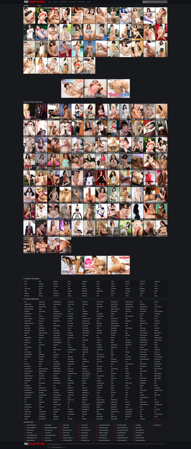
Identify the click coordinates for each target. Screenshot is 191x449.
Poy (126, 399)
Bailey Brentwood (43, 333)
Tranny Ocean (84, 432)
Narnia (112, 395)
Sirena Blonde (143, 366)
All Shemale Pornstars (122, 437)
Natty (112, 414)
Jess (83, 342)
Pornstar (127, 281)
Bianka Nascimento (43, 368)
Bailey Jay (41, 335)
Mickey (112, 337)
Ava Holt (41, 316)
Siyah (141, 368)
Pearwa (127, 376)
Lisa (98, 373)
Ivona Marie (70, 411)
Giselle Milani (71, 361)
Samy (141, 316)
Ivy (68, 416)
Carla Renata (42, 416)
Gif (68, 354)
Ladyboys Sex (66, 435)
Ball (40, 340)
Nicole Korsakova (129, 301)
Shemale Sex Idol (140, 432)
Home (49, 1)
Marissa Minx (114, 311)
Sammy (142, 313)
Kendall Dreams (86, 404)
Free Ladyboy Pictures (32, 435)
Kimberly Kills (100, 306)
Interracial (84, 293)
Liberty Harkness (101, 356)
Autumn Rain (42, 311)
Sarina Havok (143, 330)
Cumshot (55, 291)
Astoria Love (27, 414)
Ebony (69, 281)
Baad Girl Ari (42, 328)
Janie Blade (85, 313)
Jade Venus (85, 304)
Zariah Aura (157, 409)
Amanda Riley (28, 347)
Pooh (126, 395)
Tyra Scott (156, 328)
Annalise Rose (28, 390)
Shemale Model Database (51, 427)
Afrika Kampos (28, 313)
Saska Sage (142, 337)
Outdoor (113, 283)
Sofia (141, 376)
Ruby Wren (142, 304)
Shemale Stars (30, 430)
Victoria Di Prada (158, 356)
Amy (26, 361)
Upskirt (156, 291)
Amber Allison (28, 352)
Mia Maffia (113, 333)
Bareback (27, 293)
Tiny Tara (156, 316)
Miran (112, 364)
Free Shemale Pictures (50, 435)
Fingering (70, 291)
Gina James (70, 359)
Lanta (98, 328)
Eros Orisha (70, 323)
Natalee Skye (114, 399)
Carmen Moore (42, 419)
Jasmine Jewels (86, 318)
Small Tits (142, 283)
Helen (69, 385)
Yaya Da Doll (157, 395)
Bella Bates (41, 354)
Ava (40, 313)
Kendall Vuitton (85, 409)
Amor (26, 359)
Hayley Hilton (71, 383)
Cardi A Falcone (42, 411)
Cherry (55, 328)
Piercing (113, 293)
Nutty (126, 333)
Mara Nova (99, 414)
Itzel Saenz (70, 409)
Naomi (112, 390)
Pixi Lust (127, 387)
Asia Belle (27, 409)
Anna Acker (27, 385)
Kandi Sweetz (85, 371)
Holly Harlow (71, 390)
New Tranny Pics (103, 437)
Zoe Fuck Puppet (158, 414)
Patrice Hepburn (129, 364)
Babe (26, 291)
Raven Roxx (128, 416)
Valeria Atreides (158, 337)
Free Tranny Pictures (56, 447)
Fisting (69, 293)
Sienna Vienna (143, 364)
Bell (40, 349)
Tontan (156, 318)
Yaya (155, 392)
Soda (141, 373)
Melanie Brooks (114, 323)
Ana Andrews (28, 366)
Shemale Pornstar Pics (122, 430)
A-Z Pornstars (72, 1)
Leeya (98, 337)
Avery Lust (41, 321)
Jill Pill (83, 354)
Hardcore (84, 288)
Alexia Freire (27, 330)
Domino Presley (57, 404)
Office (112, 281)
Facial (69, 283)
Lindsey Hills (99, 371)
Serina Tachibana (144, 349)
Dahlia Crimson (57, 368)
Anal (26, 281)
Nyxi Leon (127, 335)
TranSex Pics (66, 427)
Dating (88, 1)
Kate (83, 385)
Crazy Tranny (66, 432)
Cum (54, 288)
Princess (127, 404)
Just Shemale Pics (121, 432)
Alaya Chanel (28, 321)
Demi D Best (56, 392)
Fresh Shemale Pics (122, 440)
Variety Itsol (157, 349)
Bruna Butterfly (42, 395)
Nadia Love (113, 378)
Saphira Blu (142, 321)
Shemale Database (103, 430)
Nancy (112, 385)
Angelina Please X (29, 376)
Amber (26, 349)
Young (155, 295)
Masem (113, 313)
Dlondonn (55, 402)
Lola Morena (100, 385)
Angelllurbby (27, 380)
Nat (112, 397)
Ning (126, 318)
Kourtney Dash (100, 316)
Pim (126, 380)
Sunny (141, 392)
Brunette (55, 283)
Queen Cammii (129, 409)
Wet (155, 293)
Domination (56, 295)
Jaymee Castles (86, 323)
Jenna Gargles (85, 330)
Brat (40, 385)
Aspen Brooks (28, 411)
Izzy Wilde (70, 419)
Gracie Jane (70, 368)
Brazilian (55, 281)
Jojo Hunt (84, 359)
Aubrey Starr (42, 304)
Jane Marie (85, 311)
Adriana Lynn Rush (29, 306)
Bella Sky (41, 359)
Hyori (69, 402)
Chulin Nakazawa (57, 342)
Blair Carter (41, 376)
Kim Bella (84, 419)
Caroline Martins (57, 301)
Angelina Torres (28, 378)
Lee (97, 335)
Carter (54, 306)
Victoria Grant (157, 359)
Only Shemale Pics (103, 427)
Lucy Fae (99, 390)
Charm (55, 323)
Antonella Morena (29, 392)
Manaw (98, 407)
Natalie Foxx (114, 404)
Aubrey (26, 419)
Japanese (84, 295)
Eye (69, 340)
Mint (112, 356)
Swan (141, 399)
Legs (98, 286)
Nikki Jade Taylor (129, 306)
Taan (141, 407)
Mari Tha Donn (114, 304)
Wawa (155, 371)
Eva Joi (69, 328)
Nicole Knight (114, 419)
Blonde (40, 293)
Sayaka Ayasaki (143, 340)
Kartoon (84, 380)
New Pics (55, 1)
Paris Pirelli (128, 356)
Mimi (112, 349)
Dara (54, 387)
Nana (112, 383)
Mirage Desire (114, 361)
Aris (25, 402)
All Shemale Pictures (32, 437)
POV (126, 286)
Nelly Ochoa (114, 416)
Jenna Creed (85, 328)
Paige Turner (128, 344)
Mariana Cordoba (115, 309)
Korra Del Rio (100, 313)
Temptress (142, 419)
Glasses (84, 286)
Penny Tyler (128, 378)
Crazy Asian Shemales (104, 425)
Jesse (83, 344)
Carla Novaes (42, 414)
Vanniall (156, 347)
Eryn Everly (70, 325)
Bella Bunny (41, 356)
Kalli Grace (84, 368)
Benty (40, 364)
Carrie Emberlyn (57, 304)
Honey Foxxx (71, 399)
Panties (113, 286)
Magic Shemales (31, 440)
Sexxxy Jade (143, 352)
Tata (141, 414)
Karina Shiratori (85, 376)
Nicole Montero (129, 304)
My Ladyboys (139, 435)
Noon (126, 325)
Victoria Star (157, 361)
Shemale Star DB (85, 440)
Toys (155, 283)
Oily (126, 337)
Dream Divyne (56, 409)
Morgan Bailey (114, 368)
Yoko (155, 399)
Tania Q (141, 409)
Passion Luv (128, 359)
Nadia (112, 376)
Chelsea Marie (56, 325)
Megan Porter (114, 318)
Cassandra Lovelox (57, 313)
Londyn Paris (100, 387)
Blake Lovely (42, 378)
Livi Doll (98, 378)
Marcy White (100, 419)
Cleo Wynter (56, 354)
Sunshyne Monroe (144, 397)
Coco (54, 359)
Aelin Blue (27, 311)
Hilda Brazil (70, 387)
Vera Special (157, 354)
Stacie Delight (143, 390)
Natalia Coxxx (114, 402)
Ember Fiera (70, 301)
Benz (40, 366)
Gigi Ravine (70, 356)
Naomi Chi (113, 392)
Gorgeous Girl (71, 364)
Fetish (69, 288)
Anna (26, 383)
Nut (126, 330)
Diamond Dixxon (57, 395)
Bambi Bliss (41, 344)
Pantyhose (113, 288)
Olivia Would (128, 342)
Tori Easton (157, 321)
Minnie (112, 354)
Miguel (112, 340)
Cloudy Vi (55, 356)
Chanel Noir (56, 318)
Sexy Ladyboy (84, 435)
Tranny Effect (84, 425)
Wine (155, 380)
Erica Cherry (70, 313)
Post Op (127, 283)
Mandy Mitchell (100, 409)
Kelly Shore (84, 399)
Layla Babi (99, 330)
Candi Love (41, 407)
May (112, 316)
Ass (25, 286)
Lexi (98, 352)
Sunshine (142, 395)
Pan (126, 349)
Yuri (155, 407)
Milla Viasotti (114, 344)
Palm (126, 347)
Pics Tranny (29, 432)
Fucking (69, 295)
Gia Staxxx (70, 352)
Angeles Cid (27, 373)
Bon (40, 380)
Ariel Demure (28, 397)
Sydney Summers (144, 404)
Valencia (156, 330)
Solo (141, 286)
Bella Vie (41, 361)
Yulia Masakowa (158, 404)
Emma (69, 306)
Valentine (156, 335)
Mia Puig (113, 335)
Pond (126, 392)
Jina (83, 356)
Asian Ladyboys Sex (140, 440)
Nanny (112, 387)
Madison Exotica (100, 399)
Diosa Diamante (57, 399)
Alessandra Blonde (29, 323)
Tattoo (141, 293)
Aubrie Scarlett (42, 306)
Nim (126, 313)
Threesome (157, 281)
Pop (126, 397)
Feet (69, 286)
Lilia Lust (99, 359)
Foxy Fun (70, 347)
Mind (112, 352)
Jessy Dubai (85, 352)
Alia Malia (27, 333)
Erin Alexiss (70, 318)
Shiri (141, 361)
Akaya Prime (28, 316)
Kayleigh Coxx (85, 392)
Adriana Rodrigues (29, 309)
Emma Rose (71, 309)
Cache (40, 399)
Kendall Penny (85, 407)
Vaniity (156, 342)
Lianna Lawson (100, 354)
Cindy (54, 347)
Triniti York (156, 323)
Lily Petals (99, 368)
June (83, 364)
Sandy (141, 318)
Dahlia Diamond (57, 371)
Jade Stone (85, 301)
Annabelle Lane (28, 387)
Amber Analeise (28, 354)
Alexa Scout (27, 328)
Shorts (127, 293)
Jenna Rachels (85, 333)
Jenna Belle (85, 325)
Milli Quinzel (114, 347)
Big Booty (41, 283)
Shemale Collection (31, 425)
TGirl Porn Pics (84, 427)
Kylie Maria (99, 323)
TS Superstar (84, 437)
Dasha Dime (56, 390)
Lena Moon (99, 347)
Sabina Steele (143, 311)
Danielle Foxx (56, 378)
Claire (54, 352)
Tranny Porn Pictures (68, 437)
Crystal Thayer (56, 364)
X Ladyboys (138, 425)
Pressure (127, 402)
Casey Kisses (56, 311)
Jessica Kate (85, 349)
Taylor (141, 416)
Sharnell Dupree (143, 354)
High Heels (84, 291)
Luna (98, 395)
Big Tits (40, 288)
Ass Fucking (27, 288)
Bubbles (41, 397)
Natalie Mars (114, 407)
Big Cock (41, 286)
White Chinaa (157, 376)
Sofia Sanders (143, 380)
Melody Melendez (115, 325)
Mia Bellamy (114, 328)
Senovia (142, 347)
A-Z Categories (63, 1)
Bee (40, 347)
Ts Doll (155, 325)
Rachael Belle (128, 411)
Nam (112, 380)
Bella (40, 352)
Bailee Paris (41, 330)
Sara (141, 325)
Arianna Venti (28, 395)
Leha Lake (99, 340)
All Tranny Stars (48, 430)
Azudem (41, 325)
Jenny (83, 337)
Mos (112, 371)
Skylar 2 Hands (143, 371)
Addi (26, 301)
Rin (126, 419)
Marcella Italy (100, 416)
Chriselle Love (56, 337)
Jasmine (84, 316)
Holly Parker (70, 392)
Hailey (69, 378)
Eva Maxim (70, 333)
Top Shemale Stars (67, 440)
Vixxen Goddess (158, 368)
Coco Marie (56, 361)
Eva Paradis (70, 335)
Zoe (155, 411)
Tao (141, 411)
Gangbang (84, 281)
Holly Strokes (71, 395)
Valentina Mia (157, 333)
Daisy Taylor (56, 373)
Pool (112, 295)
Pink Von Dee (128, 383)
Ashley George (28, 407)
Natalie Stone (114, 409)
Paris (126, 354)
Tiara (155, 304)
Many (98, 411)
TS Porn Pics (48, 432)
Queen (127, 407)
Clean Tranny (66, 425)
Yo (155, 397)
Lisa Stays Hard (100, 376)
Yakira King (157, 387)
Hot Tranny (47, 437)
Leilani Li (99, 342)
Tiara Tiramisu (157, 306)
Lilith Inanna (99, 361)
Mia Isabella (114, 330)
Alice (26, 335)
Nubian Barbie (128, 328)
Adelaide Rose (28, 304)
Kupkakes (99, 318)
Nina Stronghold (129, 316)
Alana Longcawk (28, 318)
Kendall (84, 402)
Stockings (142, 291)
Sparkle (141, 385)
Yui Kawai (156, 402)
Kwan (98, 321)
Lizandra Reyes (100, 383)
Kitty (98, 311)
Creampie (55, 286)
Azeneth (41, 323)
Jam (83, 306)
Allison (26, 344)
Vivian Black (157, 366)
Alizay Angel (27, 342)
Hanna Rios (70, 380)
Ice (68, 404)
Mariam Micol (114, 306)
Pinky (126, 385)
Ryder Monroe (143, 309)
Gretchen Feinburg (72, 373)
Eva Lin (69, 330)
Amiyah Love (28, 356)
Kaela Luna (84, 366)
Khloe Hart (84, 411)
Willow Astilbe (157, 378)
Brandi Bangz (42, 383)
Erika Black (70, 316)
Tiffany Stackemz (158, 311)
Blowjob (41, 295)
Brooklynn (41, 392)
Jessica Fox (85, 347)
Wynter (156, 385)
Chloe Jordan (56, 335)
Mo (112, 366)
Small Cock (142, 281)
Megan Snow (114, 321)
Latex (98, 281)
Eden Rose (55, 416)
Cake (40, 404)
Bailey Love (41, 337)
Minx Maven (114, 359)
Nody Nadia (128, 321)
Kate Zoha (84, 387)
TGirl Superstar (157, 425)
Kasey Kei (84, 383)
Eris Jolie (70, 321)
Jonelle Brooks (85, 361)
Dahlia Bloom (56, 366)
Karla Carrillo (85, 378)
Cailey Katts (41, 402)
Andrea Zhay (28, 368)
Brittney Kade (42, 387)
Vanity (155, 344)
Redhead (127, 288)
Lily (97, 364)
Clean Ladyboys (48, 440)
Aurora (40, 309)
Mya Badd (113, 373)
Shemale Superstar (31, 427)
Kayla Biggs (85, 390)
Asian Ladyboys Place (122, 427)
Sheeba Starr (143, 356)
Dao (54, 385)
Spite (141, 387)
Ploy (126, 390)
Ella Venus (55, 419)
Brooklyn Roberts (43, 390)
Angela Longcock (29, 371)
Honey (69, 397)
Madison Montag (101, 402)
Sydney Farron (143, 402)
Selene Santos (143, 344)
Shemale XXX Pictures (104, 440)
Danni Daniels (56, 380)
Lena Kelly (99, 344)
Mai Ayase (99, 404)
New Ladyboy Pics (140, 430)
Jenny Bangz (85, 340)
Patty (126, 366)
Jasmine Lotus (85, 321)
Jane (83, 309)
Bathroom (27, 295)
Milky (112, 342)
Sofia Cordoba (143, 378)
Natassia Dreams (115, 411)
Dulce (54, 414)
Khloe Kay (84, 414)
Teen (141, 295)
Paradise (127, 352)
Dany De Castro (57, 383)
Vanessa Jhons (158, 340)
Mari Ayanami (114, 301)
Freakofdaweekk (72, 349)
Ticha (155, 309)
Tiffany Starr (157, 313)
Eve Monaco (71, 337)
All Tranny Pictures (140, 437)
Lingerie (98, 288)
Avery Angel (42, 318)
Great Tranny (139, 427)
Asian (26, 283)
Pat (126, 361)
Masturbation (100, 291)
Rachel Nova (128, 414)
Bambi (40, 342)
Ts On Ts (156, 286)
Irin (68, 407)
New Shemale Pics (67, 430)
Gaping (84, 283)
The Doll (156, 301)
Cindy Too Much (57, 349)
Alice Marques (28, 337)
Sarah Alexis (143, 328)
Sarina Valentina (144, 333)
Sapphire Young (143, 323)
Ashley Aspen (28, 404)
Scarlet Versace (143, 342)
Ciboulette (55, 344)
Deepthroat (56, 293)
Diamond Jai (56, 397)
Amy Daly (27, 364)
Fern (69, 342)
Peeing (112, 291)
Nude (98, 295)
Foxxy (69, 344)
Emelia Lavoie (71, 304)
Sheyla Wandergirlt (144, 359)
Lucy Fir (98, 392)
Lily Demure (99, 366)
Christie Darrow (57, 340)
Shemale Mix (48, 425)
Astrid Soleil (27, 416)
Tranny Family (120, 435)
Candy (40, 409)
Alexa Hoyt (27, 325)
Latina (98, 283)
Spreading (142, 288)
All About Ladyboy (103, 432)
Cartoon (55, 309)
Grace (69, 366)
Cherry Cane (56, 330)
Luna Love (99, 397)
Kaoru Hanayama (86, 373)
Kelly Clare (84, 397)
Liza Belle (99, 380)
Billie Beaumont (42, 371)
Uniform (156, 288)
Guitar (69, 376)
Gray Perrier (70, 371)
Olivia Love (127, 340)
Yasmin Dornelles (158, 390)
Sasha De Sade (143, 335)
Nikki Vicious (128, 311)
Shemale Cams (81, 1)
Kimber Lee (99, 304)
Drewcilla (55, 411)
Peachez (127, 373)
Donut (54, 407)
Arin (25, 399)
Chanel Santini (56, 321)
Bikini (40, 291)
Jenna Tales (85, 335)
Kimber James (100, 301)
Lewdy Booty (100, 349)
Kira (97, 309)
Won (155, 383)
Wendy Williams (158, 373)
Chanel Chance (57, 316)
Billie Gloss (41, 373)
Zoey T (156, 416)
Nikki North (127, 309)
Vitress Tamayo (158, 364)
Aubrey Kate (42, 301)
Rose (141, 301)
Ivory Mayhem (71, 414)
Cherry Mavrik (56, 333)
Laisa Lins (99, 325)
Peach (126, 371)
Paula (126, 368)
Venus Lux (156, 352)
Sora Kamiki (142, 383)
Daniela (55, 376)
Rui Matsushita (143, 306)
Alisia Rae (27, 340)
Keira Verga (85, 395)
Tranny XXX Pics (103, 435)
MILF (98, 293)
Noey (126, 323)
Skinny (127, 295)
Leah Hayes (99, 333)
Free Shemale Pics (85, 430)
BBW (40, 281)
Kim (83, 416)
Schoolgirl (127, 291)
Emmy (69, 311)
